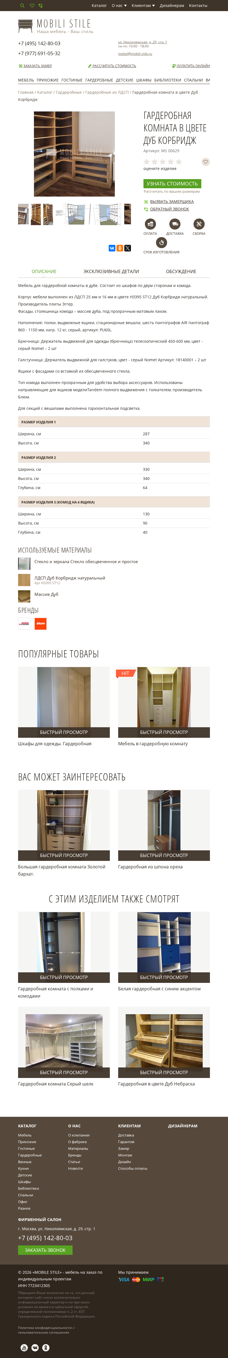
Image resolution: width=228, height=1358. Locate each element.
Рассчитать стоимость (114, 66)
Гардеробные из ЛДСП (107, 92)
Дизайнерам (172, 5)
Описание (44, 271)
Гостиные (72, 80)
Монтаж (125, 1155)
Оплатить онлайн (193, 66)
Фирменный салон (39, 1219)
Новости (75, 1168)
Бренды (74, 1155)
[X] (127, 248)
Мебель (26, 80)
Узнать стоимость (172, 183)
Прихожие (48, 80)
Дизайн (124, 1161)
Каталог (99, 5)
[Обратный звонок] (40, 5)
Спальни (193, 80)
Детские (124, 80)
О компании (79, 1135)
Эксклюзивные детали (111, 271)
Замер (123, 1148)
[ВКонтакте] (112, 248)
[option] (37, 214)
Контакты (198, 5)
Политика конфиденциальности (45, 1327)
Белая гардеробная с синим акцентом (159, 989)
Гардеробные (99, 80)
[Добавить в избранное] (206, 162)
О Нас (74, 1125)
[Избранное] (32, 5)
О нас (117, 5)
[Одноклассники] (120, 248)
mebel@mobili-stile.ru (135, 53)
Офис (22, 1201)
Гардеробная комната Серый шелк (55, 1084)
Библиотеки (167, 80)
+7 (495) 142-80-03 (39, 43)
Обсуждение (181, 271)
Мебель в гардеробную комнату (153, 744)
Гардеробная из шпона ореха (150, 867)
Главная (26, 92)
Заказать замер (37, 66)
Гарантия (126, 1141)
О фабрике (77, 1141)
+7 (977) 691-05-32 (39, 53)
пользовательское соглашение (43, 1332)
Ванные (24, 1161)
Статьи (74, 1161)
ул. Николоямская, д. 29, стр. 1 (142, 42)
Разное (24, 1208)
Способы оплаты (132, 1168)
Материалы (78, 1148)
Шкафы (144, 80)
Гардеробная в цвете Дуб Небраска (156, 1084)
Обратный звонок (169, 209)
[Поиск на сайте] (22, 5)
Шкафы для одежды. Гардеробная (54, 744)
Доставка (126, 1135)
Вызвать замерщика (172, 201)
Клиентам (141, 5)
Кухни (23, 1168)
